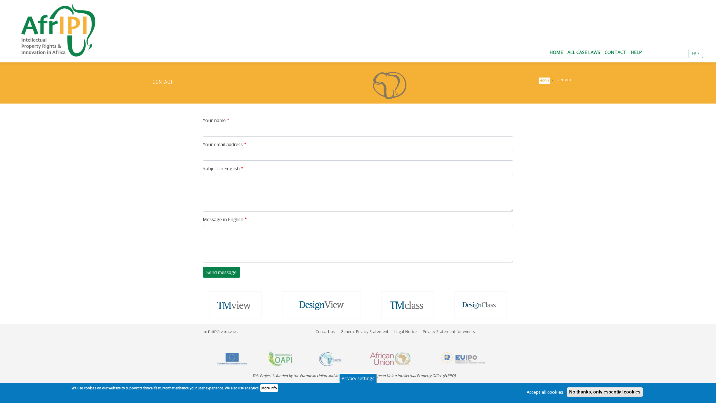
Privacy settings (358, 378)
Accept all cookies (545, 392)
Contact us (325, 331)
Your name (214, 120)
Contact (615, 52)
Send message (221, 272)
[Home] (53, 30)
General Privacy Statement (364, 331)
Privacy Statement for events (449, 331)
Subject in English (221, 168)
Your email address (223, 144)
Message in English (223, 219)
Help (636, 52)
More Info (269, 388)
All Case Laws (583, 52)
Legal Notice (405, 331)
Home (556, 52)
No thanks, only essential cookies (604, 392)
